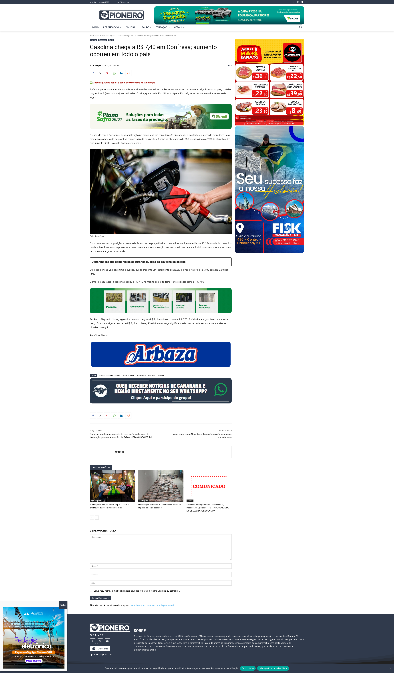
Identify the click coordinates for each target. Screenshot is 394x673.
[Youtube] (108, 641)
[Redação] (102, 452)
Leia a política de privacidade (273, 668)
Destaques (110, 35)
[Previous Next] (33, 638)
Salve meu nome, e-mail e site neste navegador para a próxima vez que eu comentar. (137, 590)
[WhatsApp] (114, 73)
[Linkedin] (121, 73)
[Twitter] (100, 73)
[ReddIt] (128, 73)
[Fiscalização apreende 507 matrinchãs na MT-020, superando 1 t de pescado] (160, 486)
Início (92, 35)
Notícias (100, 35)
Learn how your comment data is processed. (152, 605)
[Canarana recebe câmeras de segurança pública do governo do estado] (160, 262)
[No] (390, 668)
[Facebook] (93, 73)
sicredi (161, 375)
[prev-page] (92, 518)
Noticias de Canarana (146, 375)
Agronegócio (96, 501)
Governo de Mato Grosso (109, 375)
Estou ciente (247, 668)
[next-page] (97, 518)
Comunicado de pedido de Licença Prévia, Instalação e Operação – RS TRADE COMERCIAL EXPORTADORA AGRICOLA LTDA (208, 508)
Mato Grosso (128, 375)
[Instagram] (100, 641)
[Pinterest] (107, 73)
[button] (300, 27)
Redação (97, 65)
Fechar (63, 605)
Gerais (111, 40)
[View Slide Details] (229, 15)
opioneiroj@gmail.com (101, 654)
